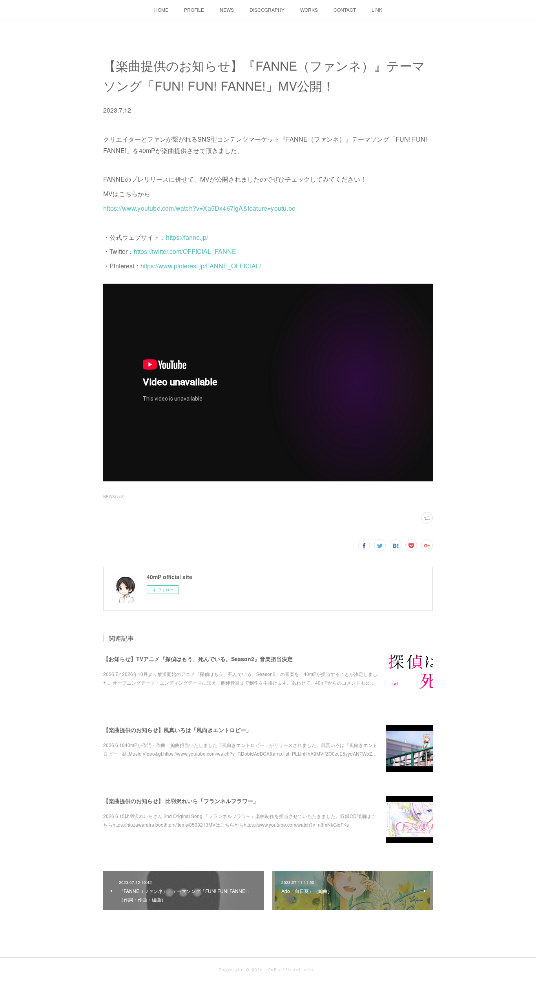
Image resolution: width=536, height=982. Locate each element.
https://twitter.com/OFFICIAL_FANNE (185, 251)
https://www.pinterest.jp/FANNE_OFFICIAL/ (200, 265)
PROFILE (194, 9)
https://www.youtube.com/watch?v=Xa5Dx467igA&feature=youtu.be (199, 208)
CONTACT (345, 9)
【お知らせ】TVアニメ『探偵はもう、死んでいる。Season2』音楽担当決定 (198, 659)
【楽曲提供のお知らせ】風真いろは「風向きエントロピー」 (177, 730)
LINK (377, 9)
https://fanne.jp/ (187, 237)
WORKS (309, 9)
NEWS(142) (113, 496)
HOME (161, 9)
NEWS (227, 9)
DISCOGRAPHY (267, 9)
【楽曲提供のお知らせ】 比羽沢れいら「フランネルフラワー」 (181, 801)
